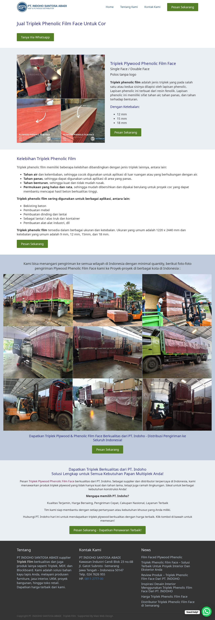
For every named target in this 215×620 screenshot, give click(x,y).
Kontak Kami (152, 7)
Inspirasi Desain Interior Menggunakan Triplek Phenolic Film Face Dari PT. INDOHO (166, 587)
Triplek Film (25, 562)
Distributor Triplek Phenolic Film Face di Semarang (168, 603)
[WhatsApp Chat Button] (207, 612)
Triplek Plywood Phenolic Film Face (51, 481)
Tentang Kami (129, 7)
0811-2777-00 (93, 579)
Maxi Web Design (103, 615)
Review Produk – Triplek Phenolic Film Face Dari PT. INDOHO (164, 576)
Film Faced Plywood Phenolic (161, 557)
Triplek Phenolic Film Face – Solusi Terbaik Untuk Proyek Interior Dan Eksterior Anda (165, 566)
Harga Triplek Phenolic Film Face (164, 596)
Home (110, 7)
